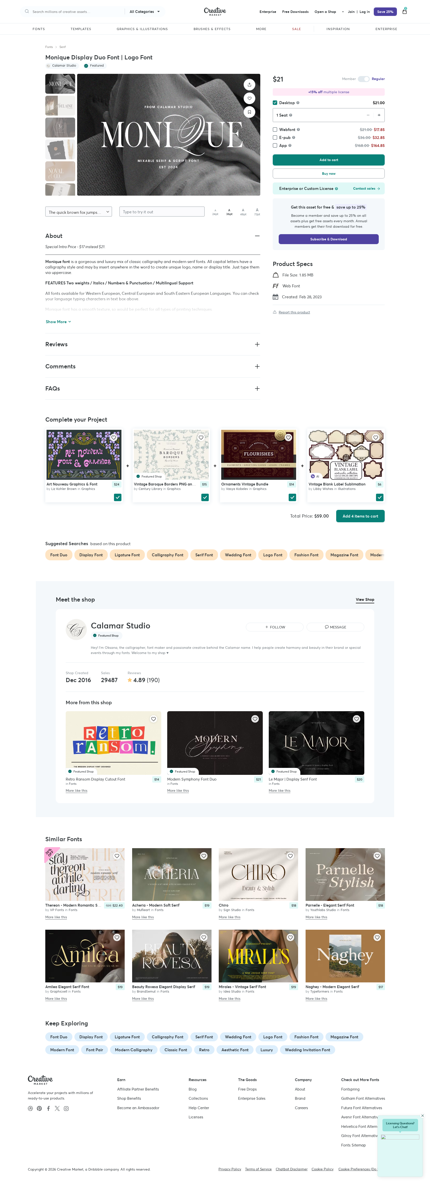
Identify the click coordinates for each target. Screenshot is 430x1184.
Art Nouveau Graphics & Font (72, 484)
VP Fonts (57, 910)
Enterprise (268, 11)
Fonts (49, 47)
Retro (204, 1049)
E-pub (285, 137)
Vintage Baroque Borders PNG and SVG (168, 484)
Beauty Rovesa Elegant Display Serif (163, 986)
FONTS (39, 29)
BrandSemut (146, 991)
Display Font (91, 1036)
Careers (301, 1107)
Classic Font (175, 1049)
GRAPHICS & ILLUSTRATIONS (142, 29)
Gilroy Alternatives (361, 1135)
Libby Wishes (323, 489)
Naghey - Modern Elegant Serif (332, 986)
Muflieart (143, 910)
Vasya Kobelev (237, 489)
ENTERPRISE (386, 29)
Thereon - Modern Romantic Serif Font (78, 905)
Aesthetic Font (235, 1049)
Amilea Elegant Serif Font (67, 986)
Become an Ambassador (138, 1107)
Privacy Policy (229, 1169)
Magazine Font (344, 1036)
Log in (365, 11)
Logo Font (272, 1036)
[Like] (249, 98)
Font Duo (58, 1036)
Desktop (287, 102)
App (283, 145)
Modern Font (62, 1049)
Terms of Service (258, 1169)
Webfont (287, 129)
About (300, 1089)
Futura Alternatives (361, 1107)
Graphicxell (58, 991)
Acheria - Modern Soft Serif (155, 905)
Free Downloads (295, 11)
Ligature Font (127, 1036)
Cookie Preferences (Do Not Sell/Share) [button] (370, 1169)
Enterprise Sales (252, 1098)
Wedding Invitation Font (307, 1049)
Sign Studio (232, 910)
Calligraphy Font (167, 1036)
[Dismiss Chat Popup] (422, 1115)
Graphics (88, 489)
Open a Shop (325, 11)
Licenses (196, 1117)
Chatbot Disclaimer (292, 1169)
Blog (193, 1089)
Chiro (223, 905)
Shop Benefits (129, 1098)
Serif (62, 47)
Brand (300, 1098)
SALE (296, 29)
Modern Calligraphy (134, 1049)
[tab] (60, 84)
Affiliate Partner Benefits (138, 1089)
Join (352, 11)
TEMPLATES (81, 29)
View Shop (365, 599)
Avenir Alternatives (361, 1117)
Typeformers (319, 991)
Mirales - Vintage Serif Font (242, 986)
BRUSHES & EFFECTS (212, 29)
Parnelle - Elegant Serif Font (330, 905)
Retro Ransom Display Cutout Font (95, 779)
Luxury (267, 1049)
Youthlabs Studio (323, 910)
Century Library (150, 489)
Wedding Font (238, 1036)
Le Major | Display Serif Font (293, 779)
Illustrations (347, 489)
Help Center (199, 1107)
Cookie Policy (322, 1169)
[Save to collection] (249, 112)
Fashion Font (306, 1036)
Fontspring (350, 1089)
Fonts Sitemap (353, 1145)
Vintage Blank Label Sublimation (337, 484)
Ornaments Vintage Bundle (244, 484)
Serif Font (204, 1036)
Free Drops (247, 1089)
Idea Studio (232, 991)
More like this (76, 790)
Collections (198, 1098)
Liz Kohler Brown (64, 489)
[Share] (249, 84)
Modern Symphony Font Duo (191, 779)
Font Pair (94, 1049)
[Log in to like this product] (113, 437)
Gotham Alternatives (363, 1098)
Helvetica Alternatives (364, 1126)
